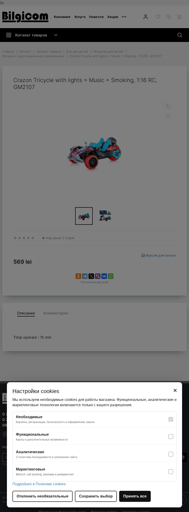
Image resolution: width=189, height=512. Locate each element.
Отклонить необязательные (42, 496)
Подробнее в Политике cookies (39, 484)
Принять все (135, 496)
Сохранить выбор (96, 496)
